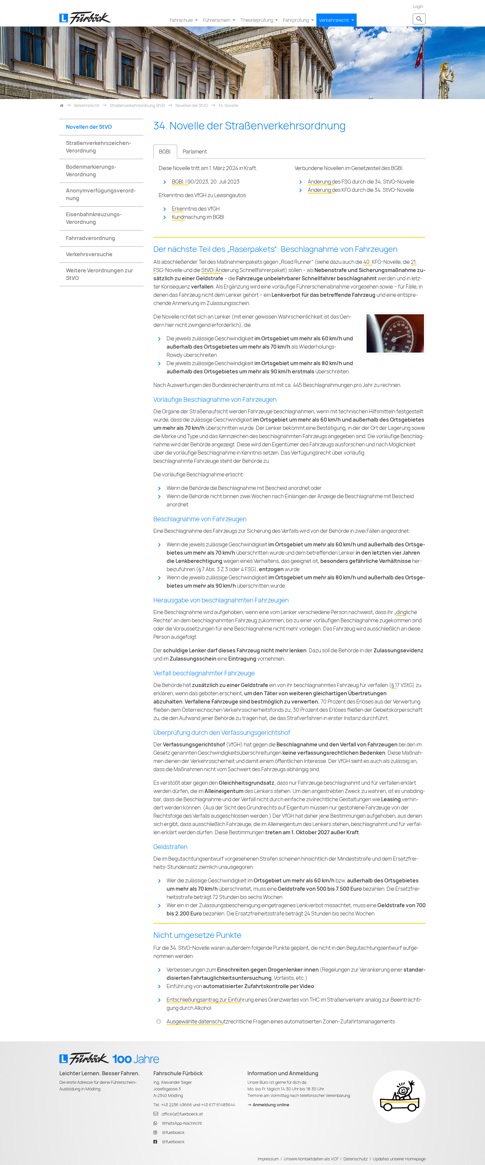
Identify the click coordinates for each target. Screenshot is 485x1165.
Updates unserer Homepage (399, 1159)
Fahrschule (182, 20)
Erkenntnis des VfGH (196, 208)
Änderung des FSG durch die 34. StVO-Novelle (361, 181)
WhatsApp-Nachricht (182, 1123)
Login (418, 6)
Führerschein (217, 20)
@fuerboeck (173, 1132)
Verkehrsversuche (89, 254)
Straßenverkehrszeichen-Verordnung (98, 147)
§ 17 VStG (401, 685)
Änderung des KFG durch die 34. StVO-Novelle (361, 190)
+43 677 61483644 (218, 1105)
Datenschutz (355, 1159)
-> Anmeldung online (268, 1105)
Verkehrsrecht (334, 20)
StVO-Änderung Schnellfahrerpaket (243, 270)
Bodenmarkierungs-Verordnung (91, 170)
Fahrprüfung (296, 20)
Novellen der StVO (89, 126)
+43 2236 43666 (176, 1105)
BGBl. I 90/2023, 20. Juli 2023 (206, 181)
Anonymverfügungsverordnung (101, 194)
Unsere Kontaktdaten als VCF (311, 1159)
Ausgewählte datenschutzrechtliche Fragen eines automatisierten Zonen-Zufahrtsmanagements (281, 1021)
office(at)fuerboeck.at (182, 1114)
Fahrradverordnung (90, 238)
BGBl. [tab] (165, 151)
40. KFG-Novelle (382, 261)
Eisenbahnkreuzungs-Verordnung (94, 218)
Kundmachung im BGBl (198, 217)
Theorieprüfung (257, 20)
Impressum (268, 1159)
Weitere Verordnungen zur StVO (99, 274)
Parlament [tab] (195, 151)
